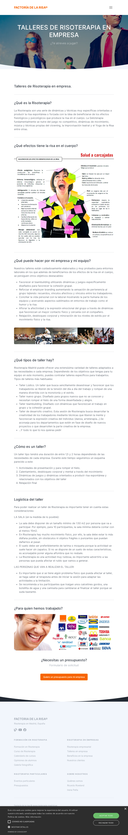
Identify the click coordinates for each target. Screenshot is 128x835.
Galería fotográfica (23, 764)
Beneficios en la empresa (80, 755)
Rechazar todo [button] (106, 823)
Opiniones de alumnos (25, 760)
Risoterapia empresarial (79, 746)
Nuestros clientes (76, 760)
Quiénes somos (75, 781)
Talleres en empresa (77, 751)
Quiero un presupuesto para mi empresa (64, 677)
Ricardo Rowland (75, 785)
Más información (33, 817)
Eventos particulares (24, 781)
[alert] (64, 820)
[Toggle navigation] (111, 7)
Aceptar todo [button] (106, 815)
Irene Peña (72, 790)
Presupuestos (21, 785)
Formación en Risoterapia (27, 746)
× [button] (125, 809)
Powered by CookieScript (17, 832)
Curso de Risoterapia (24, 751)
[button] (44, 826)
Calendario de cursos (25, 755)
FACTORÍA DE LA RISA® (31, 7)
